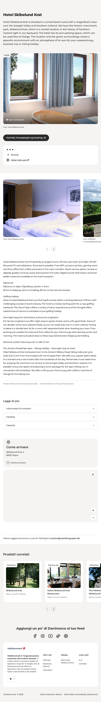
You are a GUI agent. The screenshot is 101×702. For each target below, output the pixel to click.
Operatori (47, 670)
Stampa (46, 660)
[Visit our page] (42, 636)
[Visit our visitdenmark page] (50, 636)
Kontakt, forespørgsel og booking (24, 137)
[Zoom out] (93, 517)
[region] (50, 496)
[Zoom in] (93, 510)
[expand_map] (93, 474)
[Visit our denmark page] (35, 636)
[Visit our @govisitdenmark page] (58, 636)
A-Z (80, 660)
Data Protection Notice (51, 694)
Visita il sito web (19, 160)
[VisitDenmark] (16, 648)
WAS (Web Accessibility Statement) (81, 694)
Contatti (83, 664)
